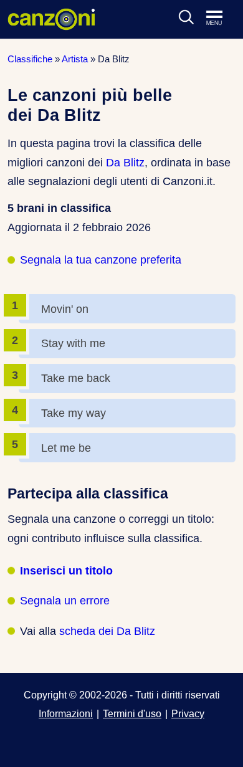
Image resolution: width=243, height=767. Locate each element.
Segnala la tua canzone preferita (100, 260)
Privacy (187, 713)
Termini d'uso (132, 713)
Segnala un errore (65, 600)
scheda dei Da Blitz (107, 631)
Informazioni (66, 713)
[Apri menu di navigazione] (221, 19)
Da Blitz (125, 162)
